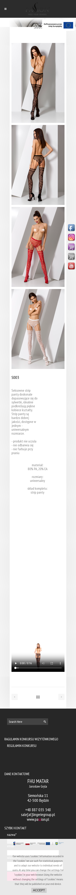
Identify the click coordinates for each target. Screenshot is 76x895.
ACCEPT (39, 890)
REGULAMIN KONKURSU (21, 745)
